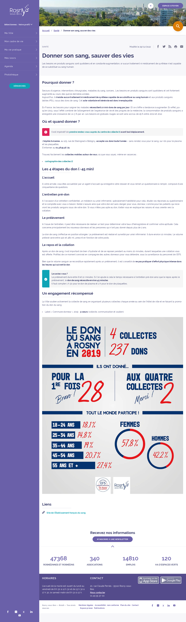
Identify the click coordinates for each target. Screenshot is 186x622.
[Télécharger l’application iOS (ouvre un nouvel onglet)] (148, 581)
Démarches (20, 86)
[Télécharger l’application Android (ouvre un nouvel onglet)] (170, 581)
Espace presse (86, 608)
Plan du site (125, 605)
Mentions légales (86, 605)
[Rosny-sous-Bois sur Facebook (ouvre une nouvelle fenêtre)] (8, 612)
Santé (45, 47)
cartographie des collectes (58, 161)
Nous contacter (97, 592)
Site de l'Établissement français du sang (66, 513)
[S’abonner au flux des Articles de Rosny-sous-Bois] (169, 46)
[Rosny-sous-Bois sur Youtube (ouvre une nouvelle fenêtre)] (19, 616)
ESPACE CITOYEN (170, 6)
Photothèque (11, 74)
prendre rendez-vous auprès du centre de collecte (94, 132)
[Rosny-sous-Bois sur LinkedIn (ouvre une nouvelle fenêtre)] (31, 612)
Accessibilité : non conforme (107, 605)
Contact (135, 605)
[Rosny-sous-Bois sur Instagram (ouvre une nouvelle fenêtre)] (16, 612)
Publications (99, 608)
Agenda (9, 66)
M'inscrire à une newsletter (112, 539)
